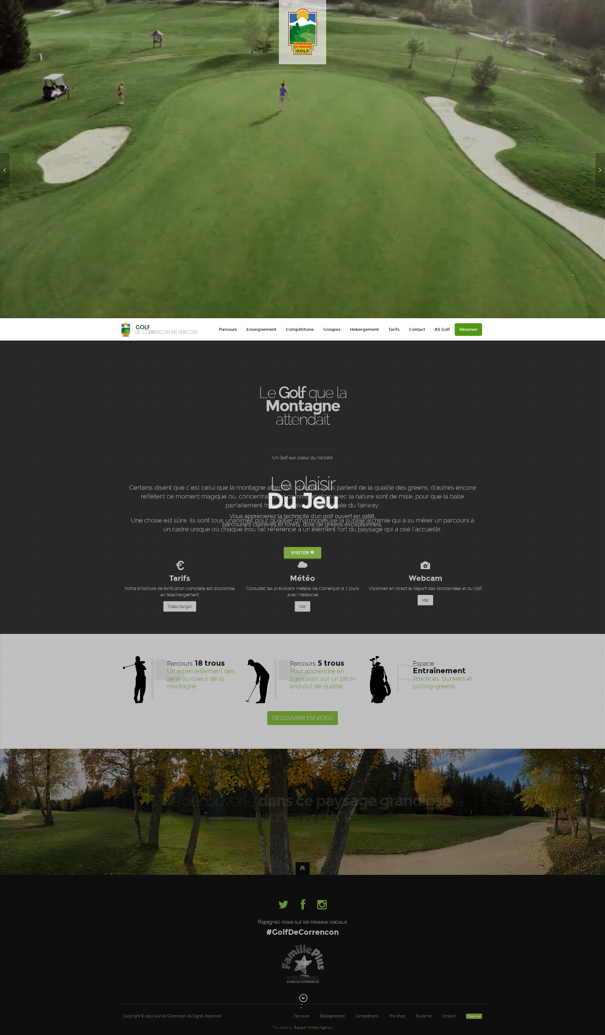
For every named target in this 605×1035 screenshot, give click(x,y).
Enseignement (261, 329)
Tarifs (394, 329)
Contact (417, 329)
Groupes (332, 329)
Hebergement (364, 329)
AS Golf (442, 329)
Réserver (468, 329)
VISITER (300, 562)
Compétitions (300, 329)
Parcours (228, 329)
